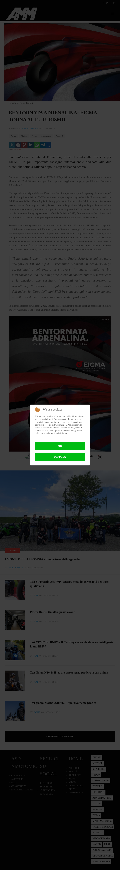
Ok (60, 446)
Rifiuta (60, 456)
